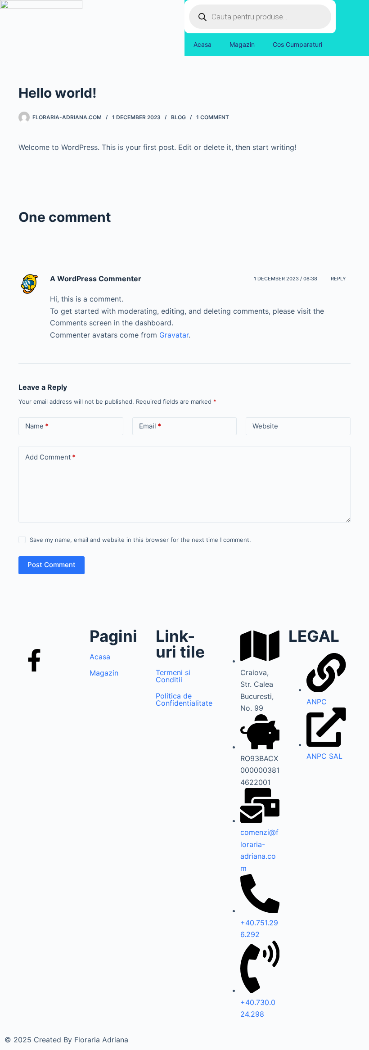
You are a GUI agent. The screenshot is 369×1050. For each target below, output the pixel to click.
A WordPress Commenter (95, 278)
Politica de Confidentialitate (184, 699)
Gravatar (174, 334)
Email (150, 426)
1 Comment (212, 117)
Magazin (242, 44)
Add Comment (50, 457)
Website (265, 426)
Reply (338, 278)
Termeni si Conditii (173, 676)
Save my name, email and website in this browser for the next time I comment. (140, 539)
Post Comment (51, 564)
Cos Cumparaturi (297, 44)
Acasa (203, 44)
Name (37, 426)
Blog (178, 117)
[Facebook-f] (34, 662)
